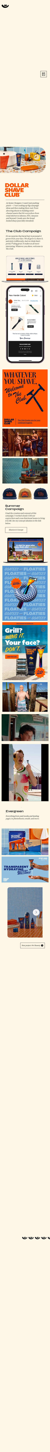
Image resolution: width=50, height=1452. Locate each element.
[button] (43, 879)
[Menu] (44, 74)
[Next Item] (36, 912)
